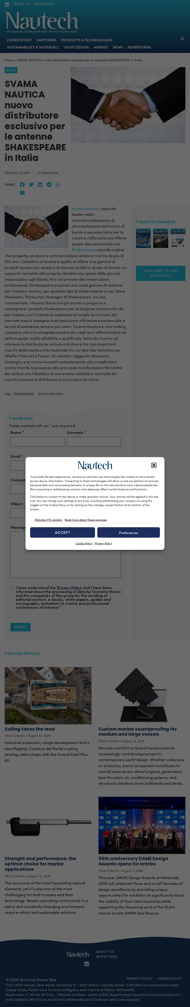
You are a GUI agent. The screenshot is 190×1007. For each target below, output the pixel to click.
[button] (154, 465)
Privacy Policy (103, 543)
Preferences (128, 532)
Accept (62, 532)
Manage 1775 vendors (48, 519)
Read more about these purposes (86, 519)
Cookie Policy (84, 543)
